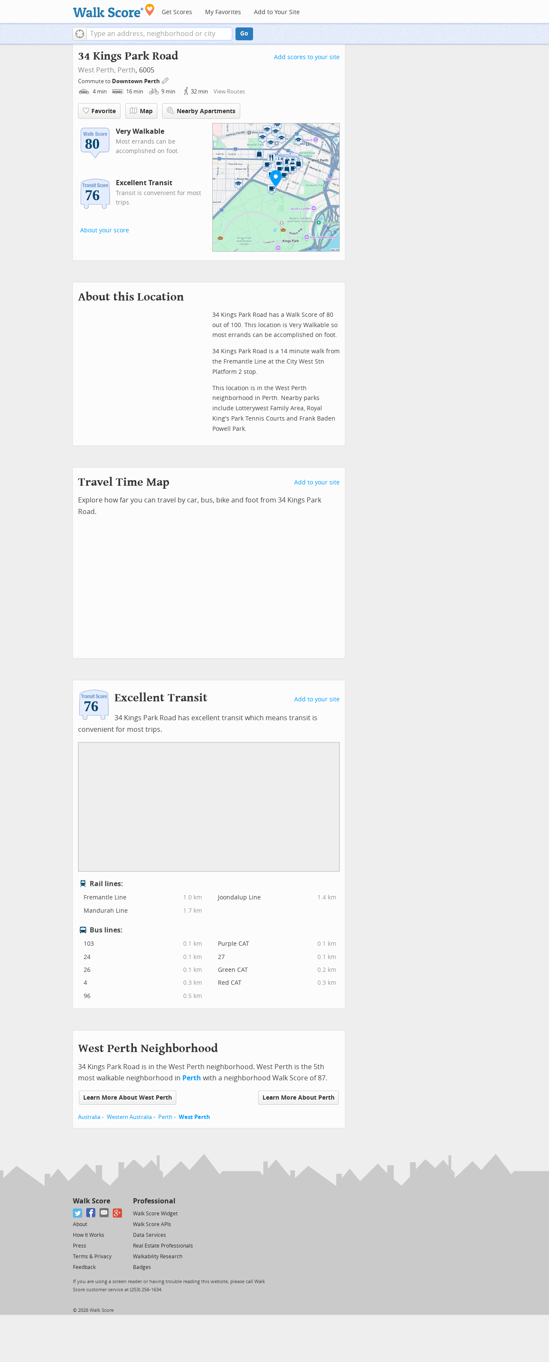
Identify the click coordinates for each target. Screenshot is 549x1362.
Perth (127, 70)
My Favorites (223, 12)
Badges (142, 1267)
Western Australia (129, 1117)
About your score (104, 230)
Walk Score (91, 1201)
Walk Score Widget (155, 1214)
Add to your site (317, 482)
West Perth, (97, 70)
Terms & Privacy (92, 1257)
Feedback (84, 1267)
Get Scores (177, 12)
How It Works (88, 1235)
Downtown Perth (136, 81)
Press (79, 1246)
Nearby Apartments (206, 111)
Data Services (149, 1235)
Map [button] (146, 111)
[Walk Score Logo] (114, 10)
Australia (89, 1117)
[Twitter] (78, 1213)
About (80, 1224)
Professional (154, 1201)
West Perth (194, 1117)
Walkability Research (157, 1257)
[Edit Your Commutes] (165, 80)
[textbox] (159, 34)
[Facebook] (91, 1213)
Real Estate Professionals (163, 1246)
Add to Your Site (277, 12)
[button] (79, 34)
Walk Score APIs (152, 1224)
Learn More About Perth (298, 1097)
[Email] (104, 1213)
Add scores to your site (307, 57)
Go (244, 33)
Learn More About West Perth (127, 1097)
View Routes (229, 91)
